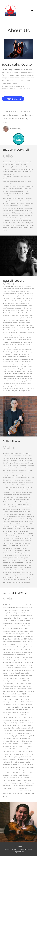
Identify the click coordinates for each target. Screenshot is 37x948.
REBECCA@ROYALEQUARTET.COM (18, 849)
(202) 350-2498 (18, 852)
